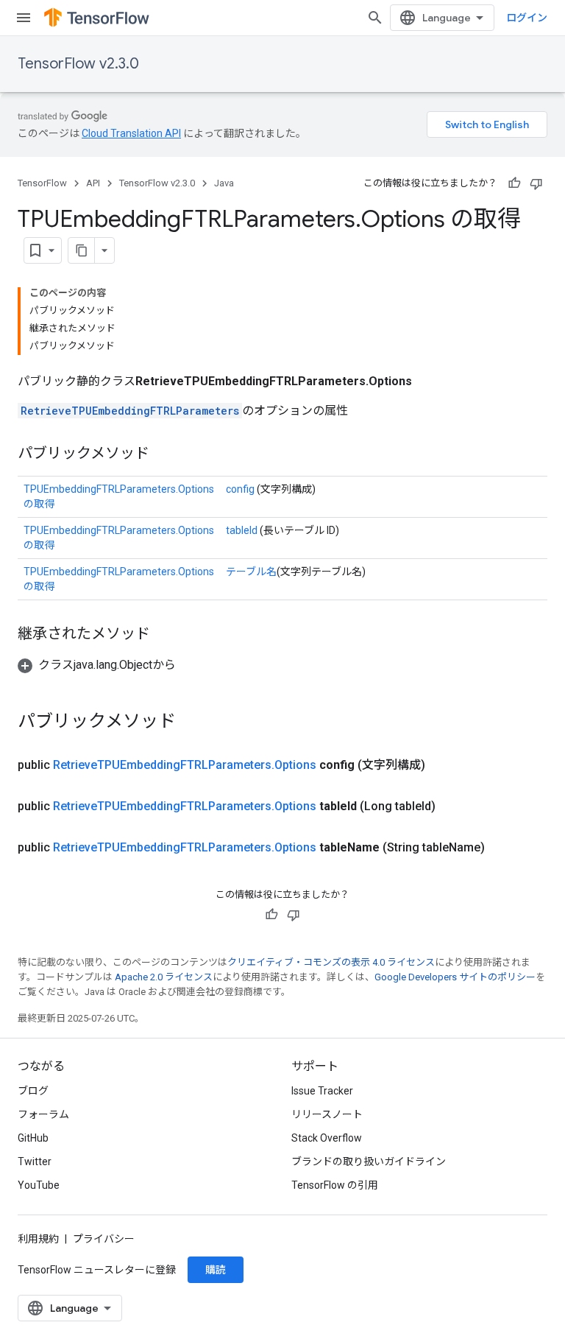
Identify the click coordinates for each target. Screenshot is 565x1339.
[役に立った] (514, 183)
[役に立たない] (536, 183)
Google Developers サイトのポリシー (455, 977)
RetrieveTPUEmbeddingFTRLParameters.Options (184, 765)
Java (224, 183)
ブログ (33, 1091)
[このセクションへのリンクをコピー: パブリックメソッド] (164, 454)
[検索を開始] (375, 18)
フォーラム (43, 1114)
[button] (97, 665)
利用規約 (38, 1239)
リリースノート (327, 1114)
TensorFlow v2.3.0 (78, 64)
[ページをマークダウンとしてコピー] (81, 250)
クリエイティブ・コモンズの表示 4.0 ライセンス (331, 962)
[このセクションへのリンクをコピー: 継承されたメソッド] (165, 635)
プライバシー (104, 1239)
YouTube (39, 1185)
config (240, 489)
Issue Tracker (322, 1091)
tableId (241, 530)
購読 (215, 1269)
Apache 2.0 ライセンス (164, 977)
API (93, 183)
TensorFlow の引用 (334, 1185)
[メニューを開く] (23, 17)
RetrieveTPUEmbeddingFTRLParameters (130, 411)
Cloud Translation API (131, 133)
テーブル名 (251, 571)
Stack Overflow (326, 1138)
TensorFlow (42, 183)
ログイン (526, 18)
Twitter (34, 1161)
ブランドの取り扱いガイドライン (368, 1161)
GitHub (33, 1138)
